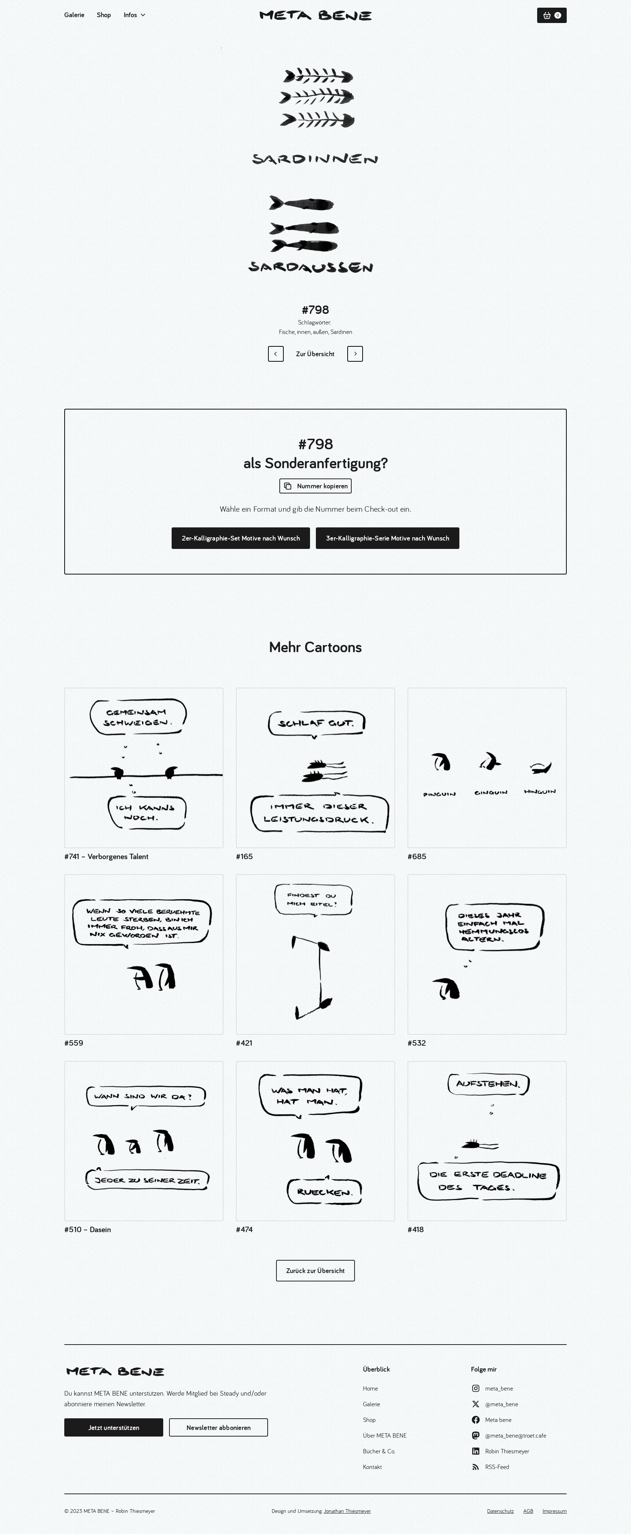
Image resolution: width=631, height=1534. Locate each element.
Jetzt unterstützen (113, 1427)
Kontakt (372, 1466)
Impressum (555, 1510)
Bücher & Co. (379, 1451)
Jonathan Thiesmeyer (347, 1510)
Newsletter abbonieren (219, 1427)
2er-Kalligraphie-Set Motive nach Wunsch (241, 538)
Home (370, 1388)
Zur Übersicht (315, 353)
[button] (135, 14)
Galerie (74, 14)
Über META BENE (385, 1435)
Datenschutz (500, 1510)
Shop (104, 14)
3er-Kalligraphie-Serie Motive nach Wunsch (387, 538)
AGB (528, 1510)
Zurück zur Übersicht (315, 1270)
